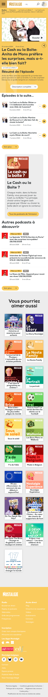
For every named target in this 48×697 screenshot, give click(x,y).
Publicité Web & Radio (10, 675)
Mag (27, 606)
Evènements (31, 616)
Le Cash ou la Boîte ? (26, 10)
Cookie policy (24, 691)
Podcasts (12, 10)
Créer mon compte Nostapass (14, 631)
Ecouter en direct (8, 606)
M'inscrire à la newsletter (12, 635)
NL (26, 4)
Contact (5, 665)
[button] (24, 87)
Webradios (6, 612)
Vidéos (28, 612)
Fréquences (6, 619)
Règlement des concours (34, 688)
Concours (29, 619)
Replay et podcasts (9, 609)
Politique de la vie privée (14, 688)
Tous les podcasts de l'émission (23, 214)
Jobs (4, 668)
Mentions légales (11, 686)
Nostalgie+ (30, 622)
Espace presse (7, 671)
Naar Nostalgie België (10, 678)
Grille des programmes (11, 616)
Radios (4, 10)
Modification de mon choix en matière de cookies (24, 694)
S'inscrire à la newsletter (35, 609)
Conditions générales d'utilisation (31, 686)
